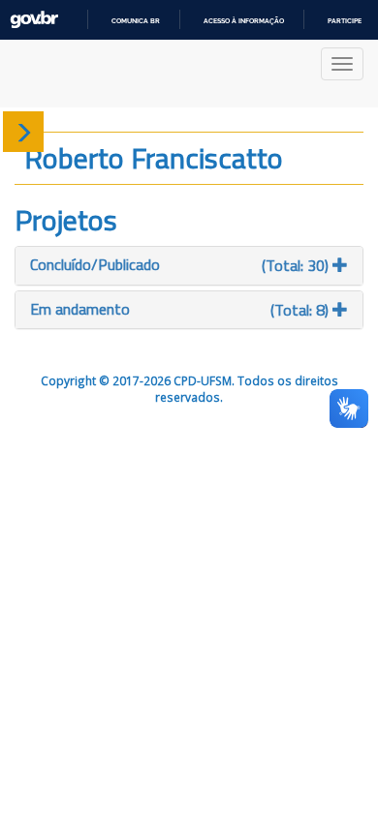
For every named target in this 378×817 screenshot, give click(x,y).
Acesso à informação (244, 20)
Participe (345, 20)
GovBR (34, 20)
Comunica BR (135, 20)
